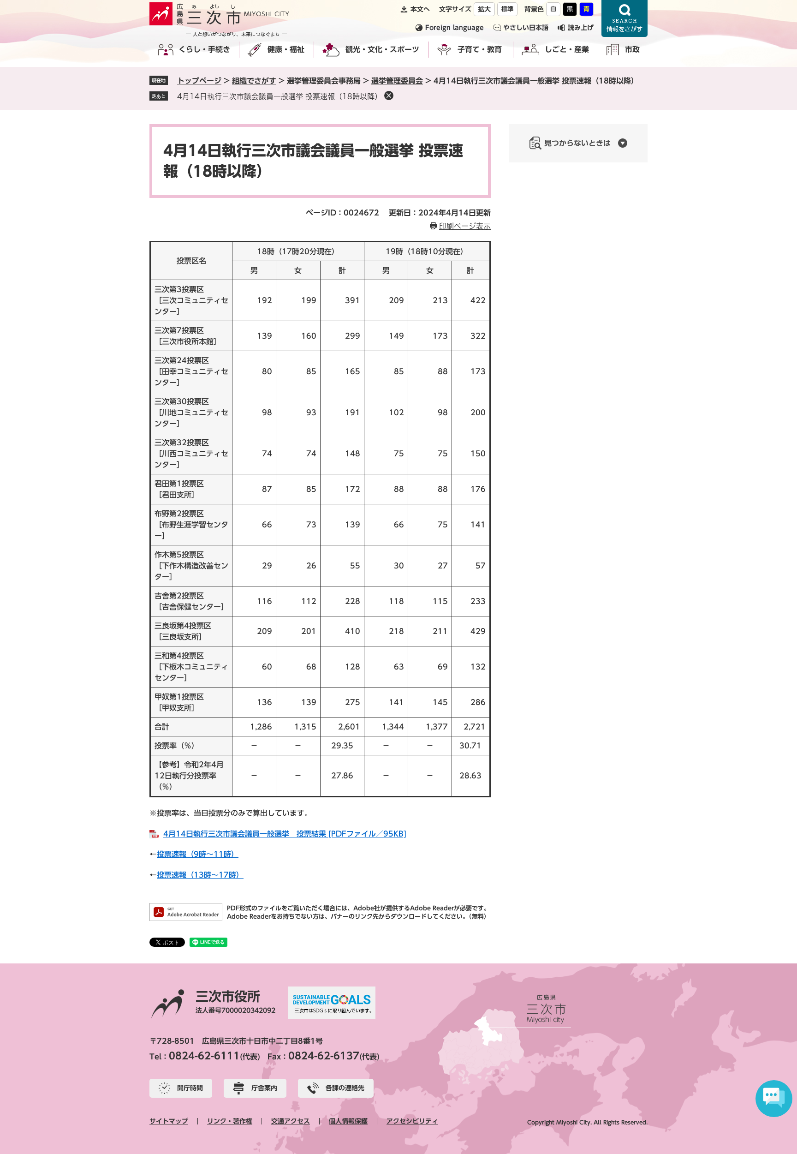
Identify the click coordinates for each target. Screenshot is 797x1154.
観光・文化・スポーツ (382, 49)
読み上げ (581, 27)
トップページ (199, 80)
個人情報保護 (348, 1121)
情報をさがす (624, 18)
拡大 (484, 9)
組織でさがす (254, 80)
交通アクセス (290, 1121)
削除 (388, 95)
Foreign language (454, 27)
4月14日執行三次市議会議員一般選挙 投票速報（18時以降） (279, 96)
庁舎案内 (264, 1088)
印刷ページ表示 (465, 226)
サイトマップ (168, 1121)
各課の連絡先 (345, 1088)
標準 (507, 9)
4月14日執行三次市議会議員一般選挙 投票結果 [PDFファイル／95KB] (284, 833)
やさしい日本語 (525, 27)
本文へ (420, 9)
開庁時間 (190, 1088)
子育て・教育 (480, 49)
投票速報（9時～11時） (197, 854)
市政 (632, 49)
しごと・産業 (567, 49)
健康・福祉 (286, 49)
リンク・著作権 (229, 1121)
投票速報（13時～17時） (200, 875)
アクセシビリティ (412, 1121)
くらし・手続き (204, 49)
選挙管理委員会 (397, 80)
